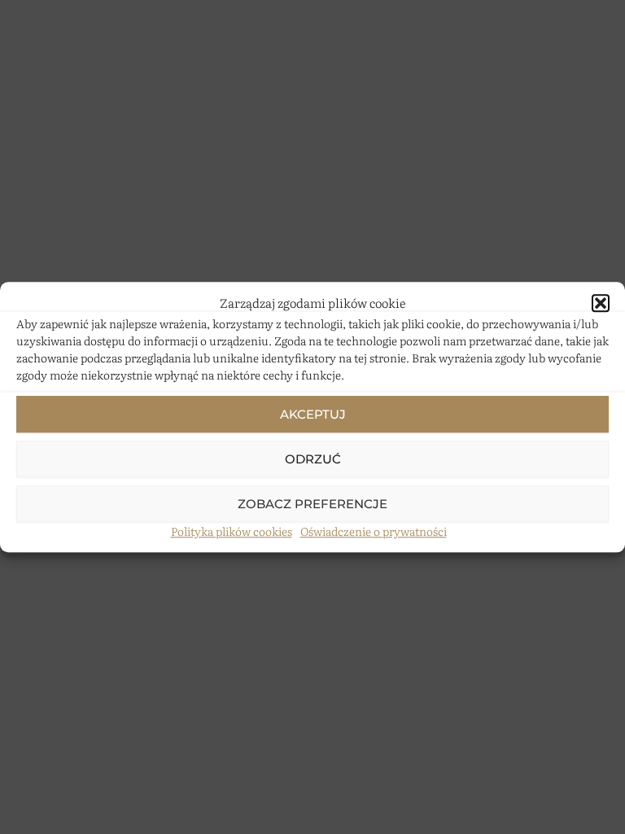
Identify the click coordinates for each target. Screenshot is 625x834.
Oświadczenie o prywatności (373, 531)
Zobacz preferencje (312, 503)
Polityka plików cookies (231, 531)
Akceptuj (313, 414)
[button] (600, 303)
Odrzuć (313, 459)
